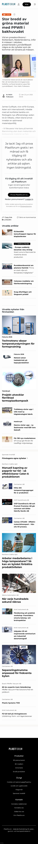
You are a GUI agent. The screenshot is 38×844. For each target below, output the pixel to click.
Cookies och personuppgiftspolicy (19, 782)
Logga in (29, 199)
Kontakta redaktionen (19, 804)
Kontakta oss (19, 808)
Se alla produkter (19, 772)
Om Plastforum (19, 815)
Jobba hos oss (19, 811)
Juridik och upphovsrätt (19, 786)
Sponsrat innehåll (19, 793)
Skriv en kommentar (27, 217)
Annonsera (19, 768)
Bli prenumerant (19, 760)
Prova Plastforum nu (19, 195)
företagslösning (26, 206)
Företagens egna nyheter (14, 458)
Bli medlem (19, 764)
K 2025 (7, 14)
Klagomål (19, 790)
